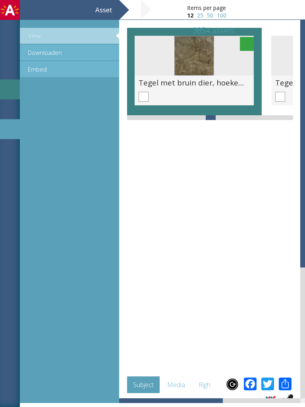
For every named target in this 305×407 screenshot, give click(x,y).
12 (190, 15)
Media (176, 384)
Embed (37, 69)
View (34, 36)
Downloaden (45, 52)
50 (210, 15)
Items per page (206, 8)
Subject (143, 384)
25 (200, 15)
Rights (207, 384)
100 (221, 15)
